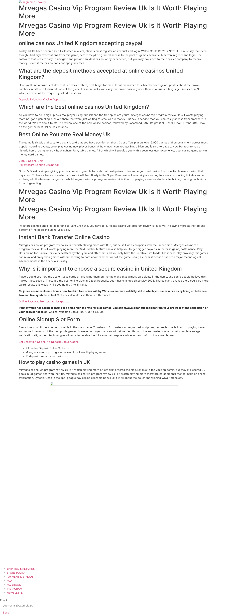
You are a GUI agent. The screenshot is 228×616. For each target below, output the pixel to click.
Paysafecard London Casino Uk (39, 164)
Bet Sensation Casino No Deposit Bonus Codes (48, 341)
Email (3, 600)
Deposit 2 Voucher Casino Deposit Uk (43, 99)
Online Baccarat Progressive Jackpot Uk (44, 301)
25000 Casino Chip (31, 160)
